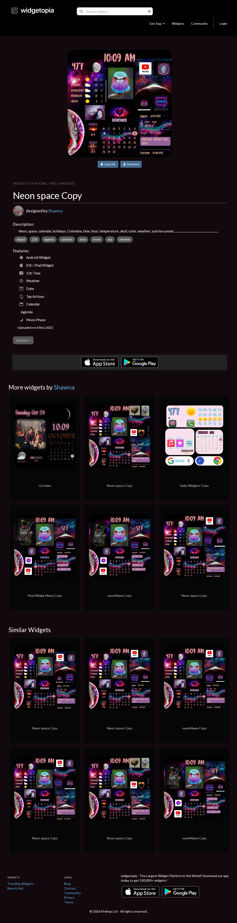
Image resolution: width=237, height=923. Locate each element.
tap (110, 239)
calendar (67, 239)
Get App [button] (155, 23)
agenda (49, 239)
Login (223, 23)
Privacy (69, 897)
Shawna (55, 210)
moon (97, 239)
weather (124, 239)
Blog (67, 884)
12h (34, 239)
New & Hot (15, 888)
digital (21, 239)
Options (22, 340)
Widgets (178, 23)
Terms (68, 902)
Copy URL (109, 164)
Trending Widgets (20, 884)
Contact (70, 888)
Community (199, 23)
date (83, 239)
